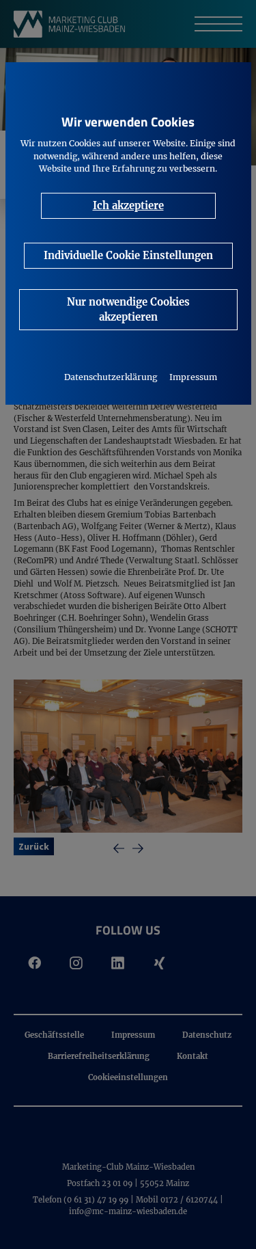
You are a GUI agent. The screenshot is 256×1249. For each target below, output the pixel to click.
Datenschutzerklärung (110, 377)
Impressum (193, 377)
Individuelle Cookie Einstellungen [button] (128, 255)
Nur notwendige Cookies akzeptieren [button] (128, 309)
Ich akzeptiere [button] (128, 205)
